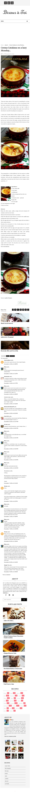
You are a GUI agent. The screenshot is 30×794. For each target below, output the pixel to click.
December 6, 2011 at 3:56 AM (11, 403)
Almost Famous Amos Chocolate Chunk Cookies (13, 636)
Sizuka (5, 486)
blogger (3, 356)
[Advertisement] (15, 34)
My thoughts (6, 705)
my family (12, 703)
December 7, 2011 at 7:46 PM (11, 516)
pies (10, 708)
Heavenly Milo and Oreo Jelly (9, 351)
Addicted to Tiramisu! (7, 337)
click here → (6, 592)
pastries (21, 705)
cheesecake (12, 695)
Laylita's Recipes (8, 298)
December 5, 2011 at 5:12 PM (11, 373)
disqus (7, 356)
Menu (2, 21)
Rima (5, 366)
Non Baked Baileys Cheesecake (13, 668)
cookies (20, 695)
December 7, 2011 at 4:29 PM (11, 501)
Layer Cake (11, 700)
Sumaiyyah (6, 376)
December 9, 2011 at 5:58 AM (11, 571)
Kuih (4, 700)
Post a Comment (6, 574)
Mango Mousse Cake (10, 653)
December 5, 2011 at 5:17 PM (11, 383)
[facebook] (5, 2)
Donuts (12, 698)
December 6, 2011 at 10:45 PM (11, 428)
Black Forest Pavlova (7, 323)
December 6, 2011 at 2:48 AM (11, 394)
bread (11, 693)
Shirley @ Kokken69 (9, 406)
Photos (5, 708)
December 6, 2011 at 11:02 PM (11, 448)
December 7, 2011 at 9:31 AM (11, 483)
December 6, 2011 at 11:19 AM (11, 421)
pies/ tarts (17, 708)
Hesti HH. (6, 416)
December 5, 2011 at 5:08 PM (11, 364)
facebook (12, 356)
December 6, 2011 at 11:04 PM (11, 468)
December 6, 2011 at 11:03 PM (11, 459)
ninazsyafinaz (7, 360)
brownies (18, 693)
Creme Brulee (5, 175)
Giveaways (19, 698)
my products (21, 703)
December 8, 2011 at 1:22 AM (11, 562)
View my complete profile (10, 736)
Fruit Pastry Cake (9, 684)
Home (2, 45)
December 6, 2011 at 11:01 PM (11, 437)
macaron (19, 700)
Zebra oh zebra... (9, 620)
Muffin (5, 703)
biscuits (5, 693)
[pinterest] (12, 2)
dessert (5, 698)
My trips (14, 705)
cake (4, 695)
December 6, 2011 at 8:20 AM (11, 413)
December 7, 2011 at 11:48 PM (11, 528)
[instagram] (8, 2)
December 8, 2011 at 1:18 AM (11, 541)
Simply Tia (6, 565)
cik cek (5, 424)
